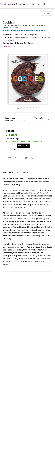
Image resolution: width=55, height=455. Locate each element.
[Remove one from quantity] (7, 145)
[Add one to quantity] (14, 145)
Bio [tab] (18, 172)
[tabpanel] (27, 224)
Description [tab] (8, 172)
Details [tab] (26, 172)
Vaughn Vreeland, (12, 30)
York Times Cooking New (33, 30)
